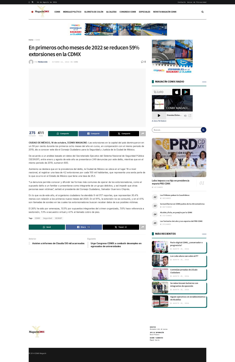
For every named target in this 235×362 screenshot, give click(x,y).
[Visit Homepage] (42, 12)
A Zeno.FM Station (159, 121)
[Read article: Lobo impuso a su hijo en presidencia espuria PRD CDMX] (179, 157)
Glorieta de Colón (93, 12)
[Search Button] (203, 11)
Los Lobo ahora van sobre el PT (184, 256)
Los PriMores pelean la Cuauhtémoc (175, 195)
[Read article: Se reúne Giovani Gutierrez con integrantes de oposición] (160, 287)
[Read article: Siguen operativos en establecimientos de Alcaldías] (160, 301)
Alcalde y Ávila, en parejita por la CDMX (176, 212)
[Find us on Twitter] (32, 2)
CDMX (57, 12)
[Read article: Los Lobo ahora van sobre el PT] (160, 260)
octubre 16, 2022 (60, 62)
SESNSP (58, 218)
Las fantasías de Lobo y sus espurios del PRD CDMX (181, 221)
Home (31, 40)
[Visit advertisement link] (117, 31)
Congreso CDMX (128, 12)
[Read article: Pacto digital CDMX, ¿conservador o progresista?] (160, 247)
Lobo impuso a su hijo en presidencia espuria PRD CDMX (170, 182)
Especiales (144, 12)
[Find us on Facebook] (29, 2)
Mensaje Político (72, 12)
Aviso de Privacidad (196, 2)
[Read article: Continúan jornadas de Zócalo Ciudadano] (160, 274)
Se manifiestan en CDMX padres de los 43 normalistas (182, 204)
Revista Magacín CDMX (164, 12)
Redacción (42, 62)
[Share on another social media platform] (143, 133)
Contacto (182, 2)
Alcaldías (111, 12)
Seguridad (47, 218)
